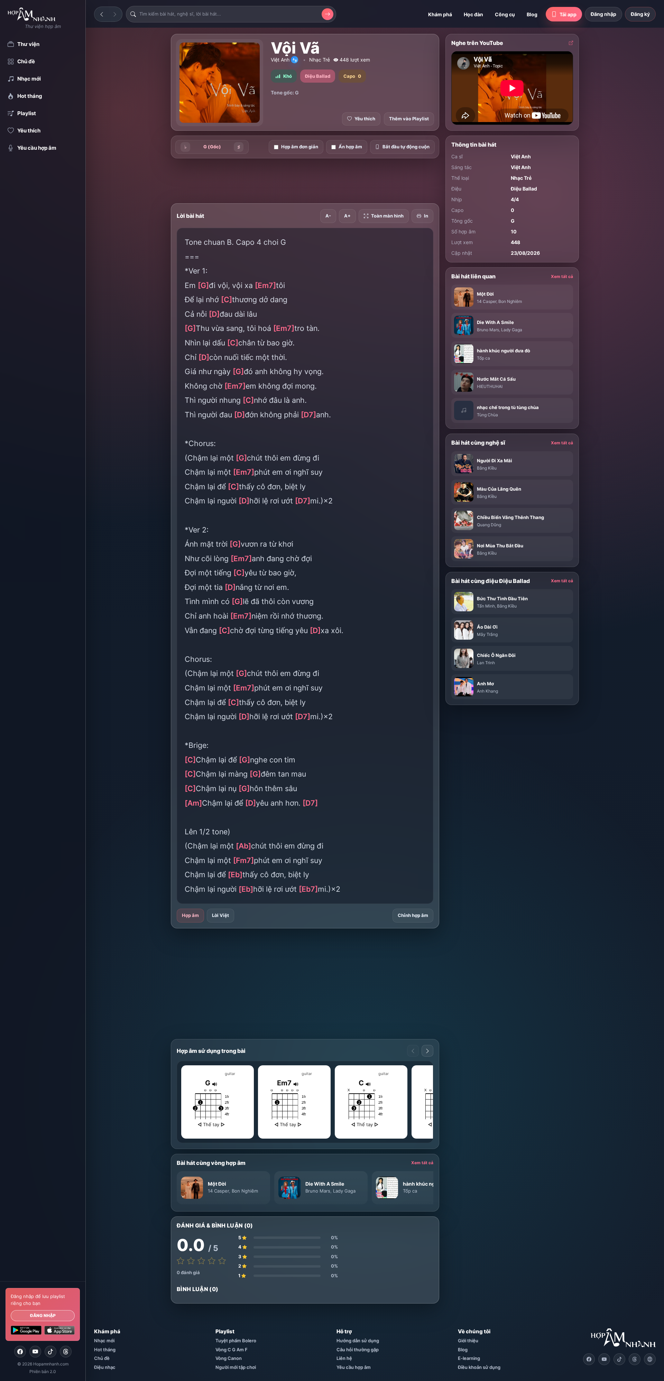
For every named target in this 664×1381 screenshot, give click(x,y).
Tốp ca (410, 1191)
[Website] (650, 1359)
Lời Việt (220, 915)
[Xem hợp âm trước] (413, 1051)
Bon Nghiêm (245, 1191)
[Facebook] (20, 1351)
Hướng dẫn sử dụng (357, 1340)
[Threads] (66, 1351)
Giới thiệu (468, 1340)
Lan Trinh (486, 662)
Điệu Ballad (524, 189)
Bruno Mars (317, 1191)
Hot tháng (105, 1349)
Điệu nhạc (105, 1367)
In (426, 216)
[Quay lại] (102, 14)
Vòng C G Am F (231, 1349)
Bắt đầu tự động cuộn (406, 146)
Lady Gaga (344, 1191)
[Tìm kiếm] (327, 14)
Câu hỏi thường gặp (357, 1349)
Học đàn (473, 14)
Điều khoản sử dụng (479, 1367)
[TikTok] (50, 1351)
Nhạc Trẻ (319, 60)
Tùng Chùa (487, 414)
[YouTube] (35, 1351)
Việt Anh (280, 60)
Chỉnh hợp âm (413, 915)
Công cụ (505, 14)
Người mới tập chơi (235, 1367)
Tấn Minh (486, 606)
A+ (347, 216)
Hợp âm (190, 915)
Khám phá (440, 14)
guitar (230, 1073)
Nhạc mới (104, 1340)
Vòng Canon (228, 1358)
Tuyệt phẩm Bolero (235, 1340)
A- (328, 216)
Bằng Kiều (487, 468)
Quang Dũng (489, 524)
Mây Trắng (487, 634)
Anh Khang (487, 691)
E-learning (469, 1358)
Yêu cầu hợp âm (353, 1367)
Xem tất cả (422, 1162)
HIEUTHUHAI (489, 386)
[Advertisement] (135, 142)
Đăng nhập (43, 1315)
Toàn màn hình (387, 216)
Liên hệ (344, 1358)
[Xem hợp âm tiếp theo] (427, 1051)
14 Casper (218, 1191)
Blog (532, 14)
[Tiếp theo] (115, 14)
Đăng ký (640, 14)
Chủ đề (102, 1358)
